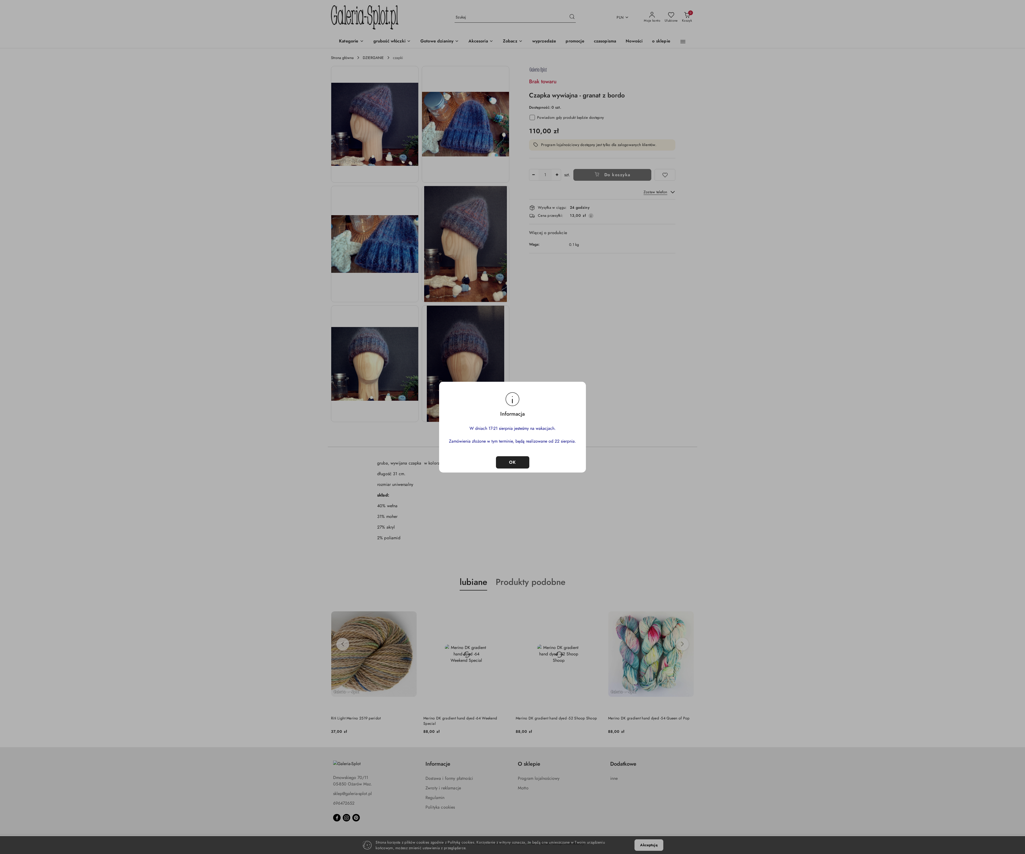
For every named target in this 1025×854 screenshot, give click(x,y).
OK (512, 462)
